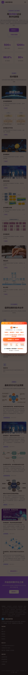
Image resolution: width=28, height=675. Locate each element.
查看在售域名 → (21, 348)
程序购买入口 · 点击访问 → (14, 339)
